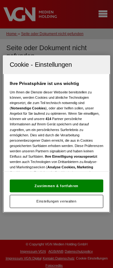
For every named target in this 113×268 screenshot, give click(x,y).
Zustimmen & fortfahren (56, 185)
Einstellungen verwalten (56, 201)
